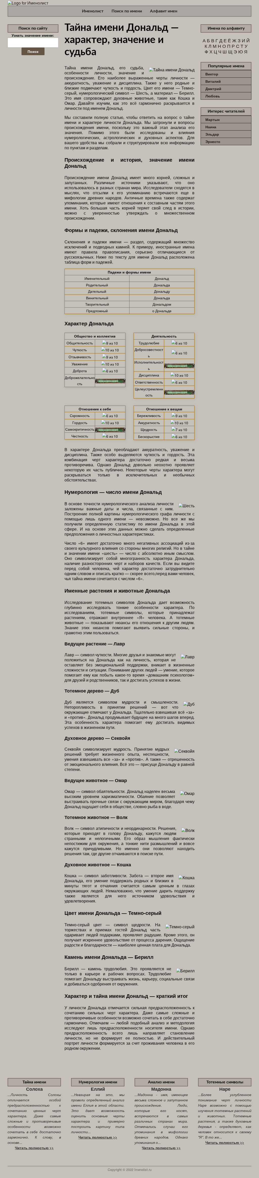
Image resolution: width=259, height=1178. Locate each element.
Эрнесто (212, 141)
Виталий (213, 81)
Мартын (212, 119)
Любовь (212, 95)
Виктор (211, 73)
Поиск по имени (127, 11)
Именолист (92, 11)
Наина (210, 126)
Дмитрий (213, 88)
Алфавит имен (163, 11)
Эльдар (212, 134)
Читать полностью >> (34, 1147)
